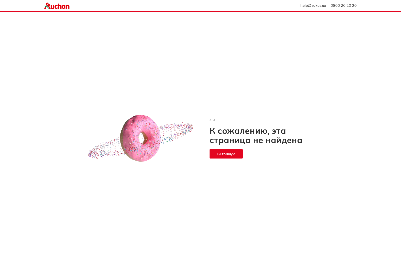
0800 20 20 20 (344, 5)
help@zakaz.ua (313, 5)
